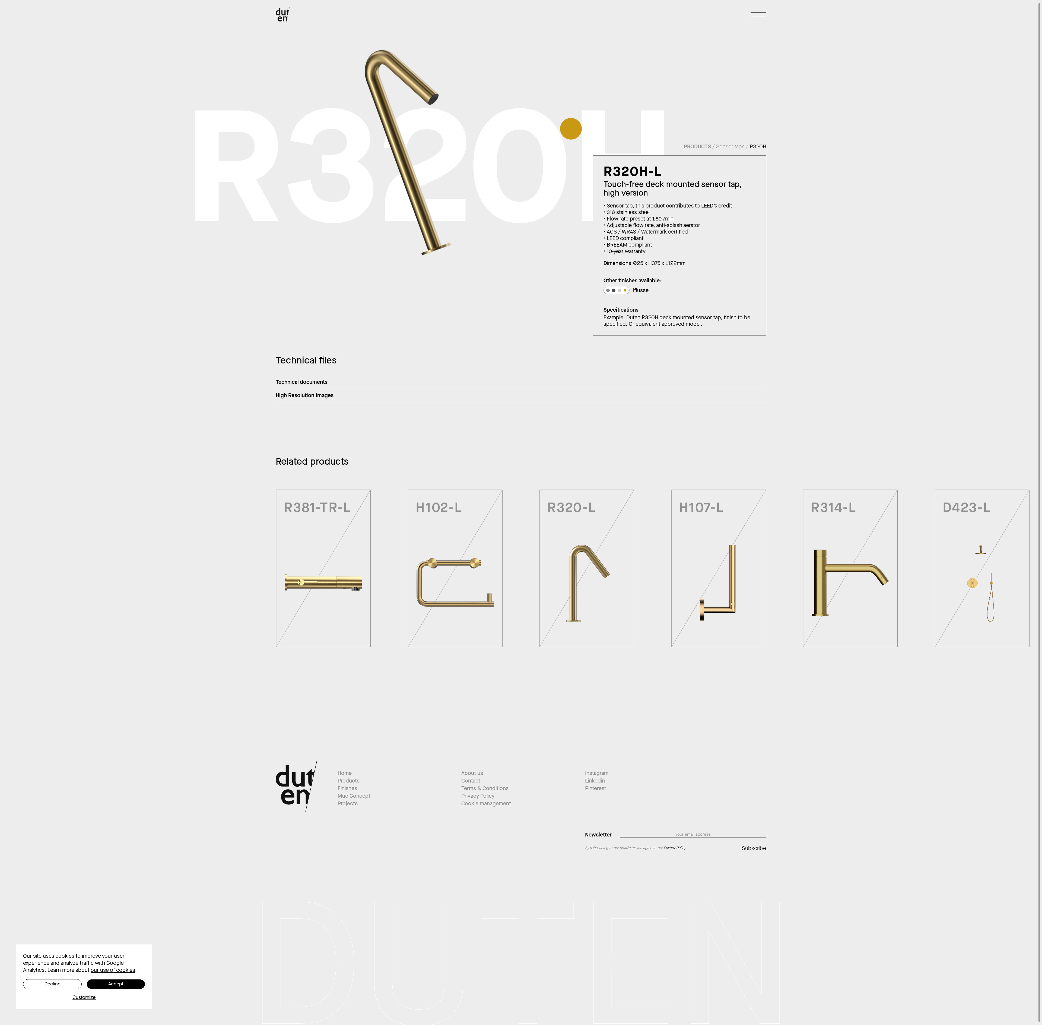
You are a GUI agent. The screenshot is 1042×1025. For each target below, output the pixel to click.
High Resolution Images (304, 395)
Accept (115, 984)
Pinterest (595, 788)
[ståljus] (619, 290)
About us (472, 773)
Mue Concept (354, 796)
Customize (84, 997)
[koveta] (614, 290)
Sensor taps (730, 146)
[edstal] (608, 290)
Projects (348, 803)
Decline (53, 984)
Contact (470, 780)
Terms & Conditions (485, 788)
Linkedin (595, 780)
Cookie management (486, 803)
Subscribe (754, 848)
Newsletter (598, 834)
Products (349, 780)
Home (345, 773)
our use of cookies (113, 970)
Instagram (596, 773)
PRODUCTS (697, 146)
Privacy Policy (477, 796)
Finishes (347, 788)
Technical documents (302, 382)
